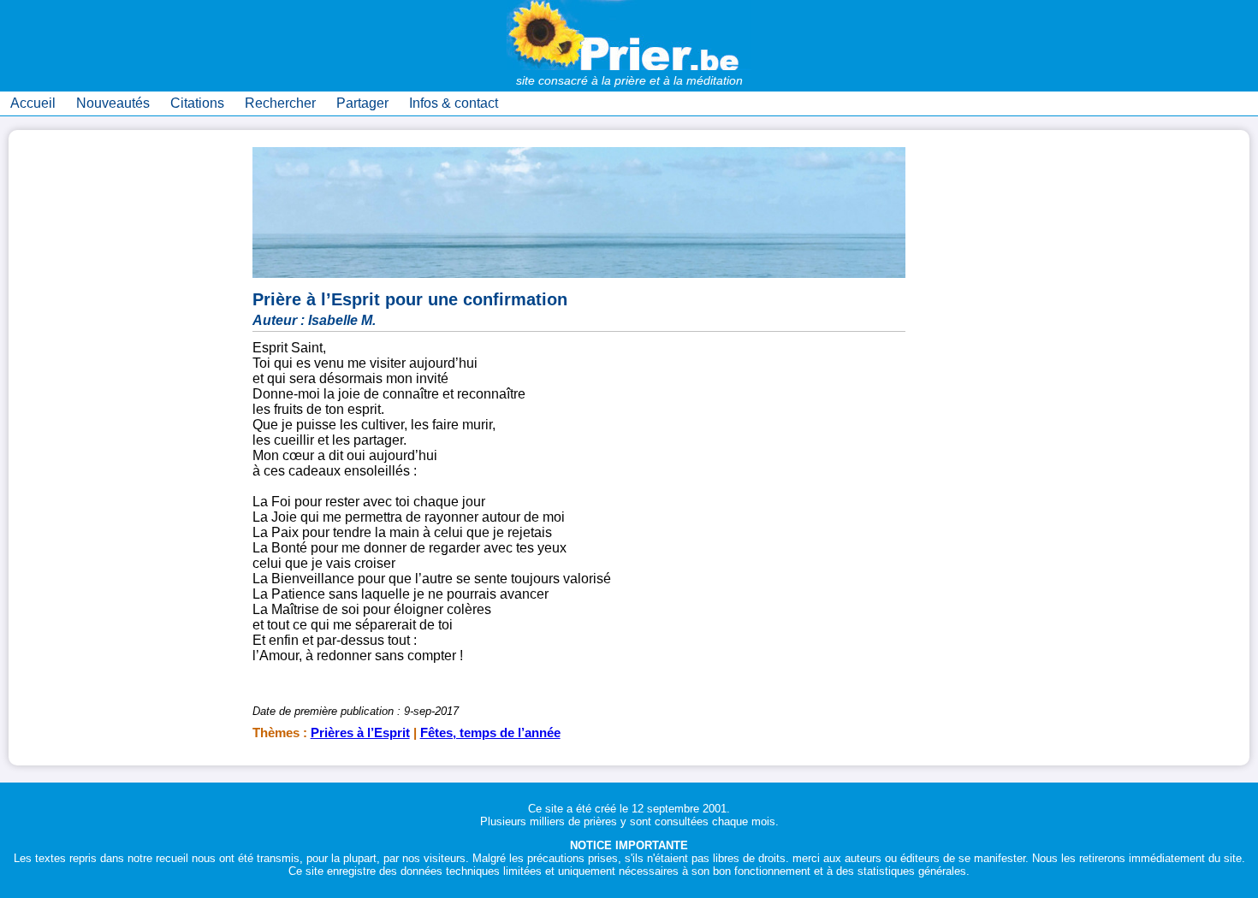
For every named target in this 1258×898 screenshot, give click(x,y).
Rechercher (280, 103)
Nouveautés (113, 103)
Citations (197, 103)
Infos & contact (453, 103)
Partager (362, 103)
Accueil (33, 103)
